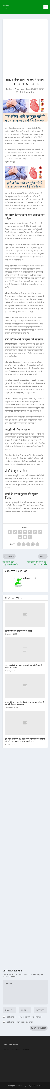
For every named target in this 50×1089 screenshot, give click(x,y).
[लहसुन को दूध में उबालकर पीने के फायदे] (25, 615)
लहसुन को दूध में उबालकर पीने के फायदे (18, 631)
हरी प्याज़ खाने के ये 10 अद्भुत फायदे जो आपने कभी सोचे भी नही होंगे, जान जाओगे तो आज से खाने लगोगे (25, 740)
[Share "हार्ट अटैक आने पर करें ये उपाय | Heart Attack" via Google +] (19, 532)
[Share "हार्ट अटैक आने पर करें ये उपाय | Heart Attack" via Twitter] (14, 532)
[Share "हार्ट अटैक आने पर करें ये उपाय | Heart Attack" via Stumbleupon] (19, 537)
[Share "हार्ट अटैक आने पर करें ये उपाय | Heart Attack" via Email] (25, 537)
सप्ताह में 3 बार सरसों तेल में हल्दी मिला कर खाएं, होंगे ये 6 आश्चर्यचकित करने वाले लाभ (24, 703)
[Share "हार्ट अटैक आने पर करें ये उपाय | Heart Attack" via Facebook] (9, 532)
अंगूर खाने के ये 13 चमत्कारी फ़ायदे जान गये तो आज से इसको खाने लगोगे (23, 666)
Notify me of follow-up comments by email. (24, 1017)
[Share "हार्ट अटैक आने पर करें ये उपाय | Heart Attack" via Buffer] (40, 532)
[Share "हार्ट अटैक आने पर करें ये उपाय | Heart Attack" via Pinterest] (30, 532)
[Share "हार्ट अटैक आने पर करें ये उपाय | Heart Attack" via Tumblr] (25, 532)
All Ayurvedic (20, 89)
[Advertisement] (25, 46)
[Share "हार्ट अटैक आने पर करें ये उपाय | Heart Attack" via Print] (30, 537)
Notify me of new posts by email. (19, 1022)
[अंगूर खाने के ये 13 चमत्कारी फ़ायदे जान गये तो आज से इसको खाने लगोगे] (25, 649)
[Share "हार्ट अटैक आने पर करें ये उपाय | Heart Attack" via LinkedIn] (35, 532)
